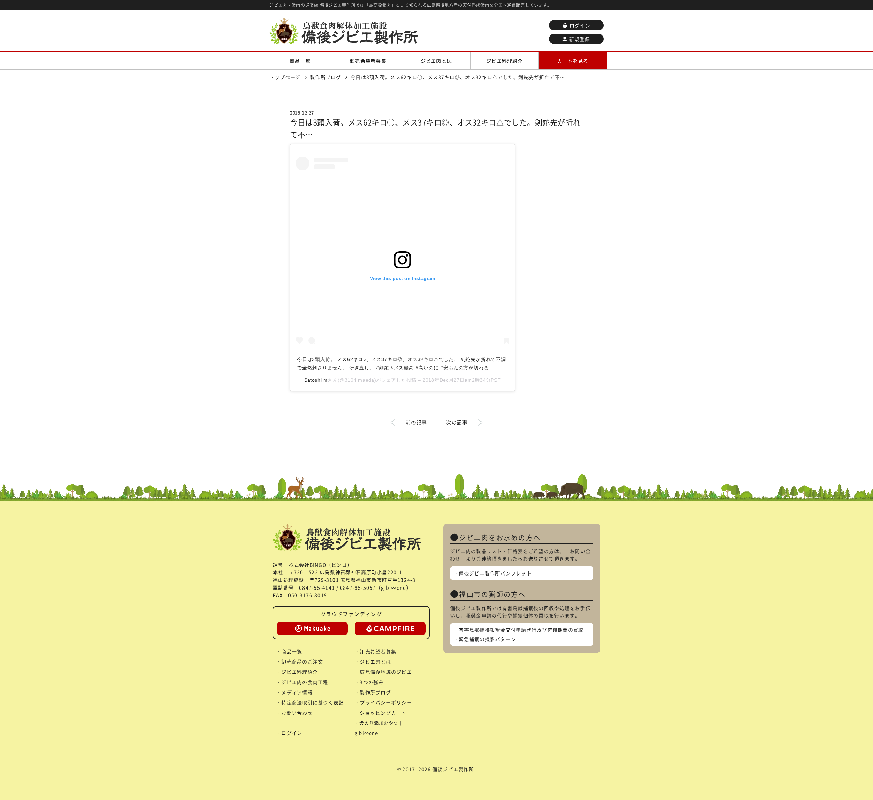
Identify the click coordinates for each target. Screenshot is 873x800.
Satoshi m (316, 380)
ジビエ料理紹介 (504, 60)
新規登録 (579, 38)
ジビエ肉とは (436, 60)
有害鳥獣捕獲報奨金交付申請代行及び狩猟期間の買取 (521, 629)
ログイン (579, 25)
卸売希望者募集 (368, 60)
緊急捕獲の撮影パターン (487, 639)
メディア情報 (297, 692)
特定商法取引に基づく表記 (312, 702)
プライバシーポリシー (386, 702)
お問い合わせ (297, 712)
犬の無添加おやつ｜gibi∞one (379, 727)
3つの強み (372, 682)
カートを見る (573, 60)
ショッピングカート (383, 712)
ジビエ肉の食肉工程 (304, 682)
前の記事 (416, 422)
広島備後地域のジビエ (386, 671)
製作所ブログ (375, 692)
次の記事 (457, 422)
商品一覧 (300, 60)
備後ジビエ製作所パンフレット (495, 573)
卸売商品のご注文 (302, 661)
